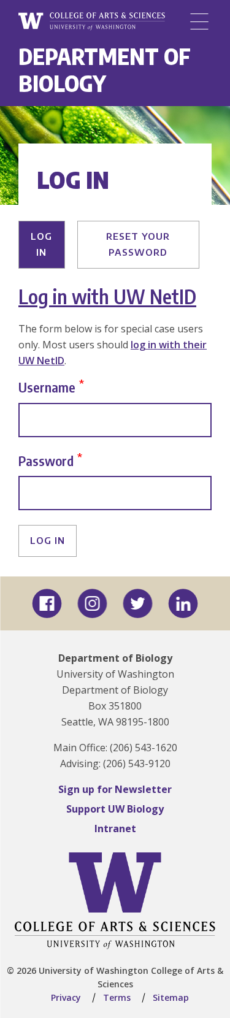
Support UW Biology (115, 809)
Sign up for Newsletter (115, 789)
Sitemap (171, 997)
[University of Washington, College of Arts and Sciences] (91, 21)
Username (46, 387)
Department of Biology (104, 69)
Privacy (66, 997)
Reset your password (138, 244)
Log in (41, 244)
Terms (117, 997)
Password (46, 460)
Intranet (115, 828)
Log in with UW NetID (107, 296)
